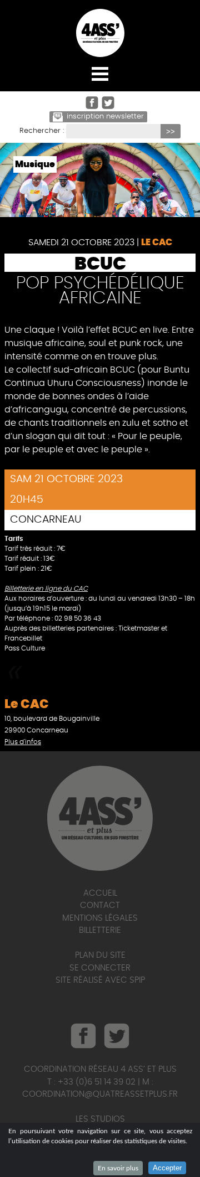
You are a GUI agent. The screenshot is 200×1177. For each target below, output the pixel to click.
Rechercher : (41, 131)
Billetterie (100, 930)
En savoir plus (118, 1168)
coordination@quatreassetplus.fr (100, 1094)
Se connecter (100, 968)
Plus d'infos (22, 742)
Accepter (167, 1168)
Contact (100, 905)
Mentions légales (100, 918)
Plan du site (100, 955)
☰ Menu (100, 73)
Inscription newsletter (105, 116)
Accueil (100, 893)
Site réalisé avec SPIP (100, 980)
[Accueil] (100, 33)
